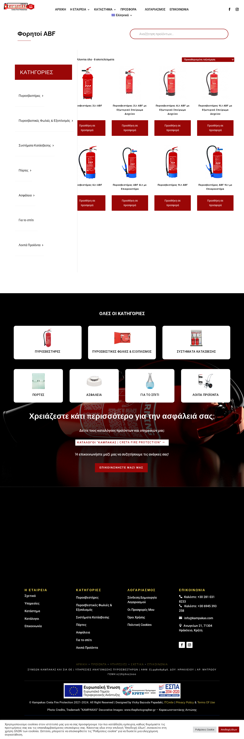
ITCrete (169, 702)
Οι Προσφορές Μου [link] (141, 610)
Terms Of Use (206, 702)
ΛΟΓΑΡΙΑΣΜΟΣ (155, 9)
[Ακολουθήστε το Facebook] (229, 9)
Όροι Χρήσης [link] (136, 617)
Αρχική (81, 664)
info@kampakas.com (198, 618)
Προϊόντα (99, 664)
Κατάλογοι (32, 619)
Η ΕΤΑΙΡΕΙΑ (78, 9)
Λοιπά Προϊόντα (29, 245)
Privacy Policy (185, 702)
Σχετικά (30, 596)
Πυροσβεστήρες (29, 95)
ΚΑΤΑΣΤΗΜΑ (103, 9)
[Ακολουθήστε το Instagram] (237, 9)
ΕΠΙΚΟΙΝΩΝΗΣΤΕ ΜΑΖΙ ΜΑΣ (121, 467)
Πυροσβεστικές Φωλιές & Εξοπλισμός (44, 120)
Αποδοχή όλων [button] (229, 729)
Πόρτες (23, 170)
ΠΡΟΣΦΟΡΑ (128, 9)
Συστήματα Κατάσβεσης (35, 145)
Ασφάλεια (25, 195)
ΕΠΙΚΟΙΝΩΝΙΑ (179, 9)
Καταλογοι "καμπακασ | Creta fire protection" (119, 442)
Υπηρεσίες (32, 603)
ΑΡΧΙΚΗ (60, 9)
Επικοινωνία (33, 626)
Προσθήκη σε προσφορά (87, 128)
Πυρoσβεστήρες (87, 597)
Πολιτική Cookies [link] (140, 625)
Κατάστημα (32, 611)
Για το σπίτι (26, 220)
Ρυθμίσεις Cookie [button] (204, 729)
